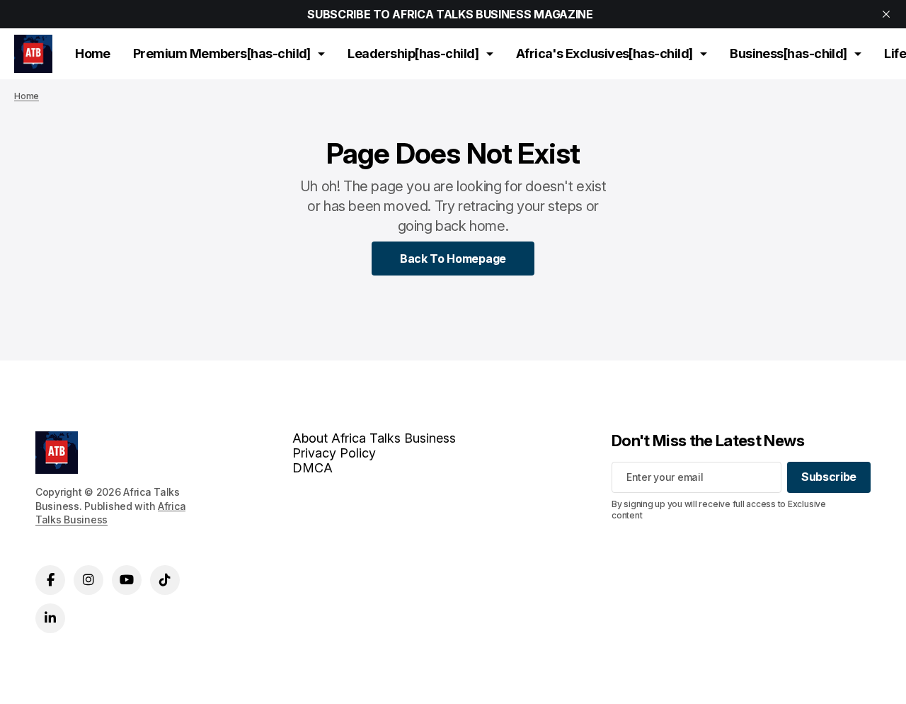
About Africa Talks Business (374, 438)
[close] (886, 14)
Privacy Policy (334, 452)
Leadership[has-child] (413, 53)
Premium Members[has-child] (222, 53)
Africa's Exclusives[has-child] (604, 53)
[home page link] (33, 53)
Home (92, 53)
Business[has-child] (788, 53)
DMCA (312, 467)
